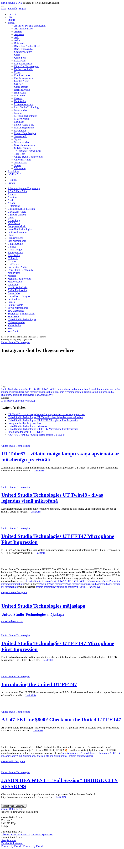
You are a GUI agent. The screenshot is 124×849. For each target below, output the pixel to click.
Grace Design (21, 86)
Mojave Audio (21, 118)
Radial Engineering (24, 127)
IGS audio (19, 95)
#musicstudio (91, 584)
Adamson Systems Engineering (30, 25)
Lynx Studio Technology (27, 107)
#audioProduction (111, 581)
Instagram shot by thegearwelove (24, 423)
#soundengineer (85, 756)
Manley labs (20, 110)
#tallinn (49, 756)
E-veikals (16, 834)
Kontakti (12, 180)
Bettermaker (20, 43)
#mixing (43, 584)
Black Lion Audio (23, 49)
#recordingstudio (9, 586)
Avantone (19, 34)
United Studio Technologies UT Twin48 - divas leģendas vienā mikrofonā (45, 417)
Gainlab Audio (21, 81)
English (22, 8)
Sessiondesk (20, 136)
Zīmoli (11, 22)
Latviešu (12, 8)
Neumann (19, 121)
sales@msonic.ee (71, 753)
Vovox (17, 165)
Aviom (17, 40)
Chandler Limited (23, 51)
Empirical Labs (22, 75)
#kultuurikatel (61, 756)
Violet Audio (20, 162)
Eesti (3, 8)
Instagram (22, 592)
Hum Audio (20, 92)
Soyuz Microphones (24, 145)
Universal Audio (22, 159)
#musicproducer (56, 584)
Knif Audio (20, 101)
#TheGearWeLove (90, 586)
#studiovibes (74, 586)
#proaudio (103, 584)
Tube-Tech (19, 153)
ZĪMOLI (5, 834)
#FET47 (59, 581)
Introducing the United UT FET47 (25, 431)
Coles (17, 54)
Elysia (17, 72)
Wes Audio (20, 168)
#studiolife (62, 586)
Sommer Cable (21, 142)
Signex (17, 139)
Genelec (18, 84)
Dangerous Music (23, 63)
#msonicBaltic (8, 756)
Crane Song (20, 57)
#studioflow (50, 586)
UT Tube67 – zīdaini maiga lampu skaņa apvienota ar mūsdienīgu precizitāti (46, 414)
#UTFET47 (70, 581)
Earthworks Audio (23, 69)
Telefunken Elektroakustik (27, 150)
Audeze (18, 31)
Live (10, 17)
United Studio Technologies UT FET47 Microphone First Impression (43, 420)
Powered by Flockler (12, 846)
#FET (19, 756)
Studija (11, 19)
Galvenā (12, 14)
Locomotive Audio (23, 104)
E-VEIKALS (14, 174)
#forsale (41, 756)
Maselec (18, 113)
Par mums (36, 834)
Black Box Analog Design (27, 46)
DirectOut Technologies (26, 66)
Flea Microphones (23, 78)
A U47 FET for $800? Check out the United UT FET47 (36, 434)
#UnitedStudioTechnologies (40, 581)
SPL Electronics (22, 148)
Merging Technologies (25, 116)
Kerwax (18, 98)
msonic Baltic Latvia (11, 2)
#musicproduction (74, 584)
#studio (39, 586)
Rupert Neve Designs (25, 133)
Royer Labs (20, 130)
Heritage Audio (22, 89)
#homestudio (17, 584)
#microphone (95, 581)
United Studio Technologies (28, 156)
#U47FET (82, 581)
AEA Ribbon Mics (23, 28)
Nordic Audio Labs (24, 124)
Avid (16, 37)
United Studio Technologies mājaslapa (27, 426)
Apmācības (13, 171)
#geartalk (6, 584)
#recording (114, 584)
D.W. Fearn (20, 60)
